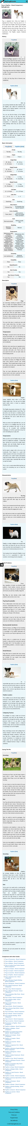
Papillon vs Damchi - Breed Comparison (15, 1089)
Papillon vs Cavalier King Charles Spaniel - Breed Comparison (13, 1032)
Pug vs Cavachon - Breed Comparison (15, 972)
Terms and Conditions (14, 1112)
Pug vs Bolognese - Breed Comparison (15, 983)
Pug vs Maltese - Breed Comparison (14, 961)
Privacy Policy (14, 1109)
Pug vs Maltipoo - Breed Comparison (14, 963)
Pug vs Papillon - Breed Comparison (14, 974)
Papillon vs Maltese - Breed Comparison (15, 1026)
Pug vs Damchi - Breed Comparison (14, 1019)
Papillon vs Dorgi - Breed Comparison (14, 1067)
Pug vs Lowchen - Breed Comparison (14, 1021)
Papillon (12, 85)
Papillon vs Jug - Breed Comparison (14, 1058)
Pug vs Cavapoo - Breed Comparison (14, 970)
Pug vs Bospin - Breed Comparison (14, 1013)
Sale (15, 39)
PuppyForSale (14, 1117)
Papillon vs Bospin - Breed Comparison (15, 1084)
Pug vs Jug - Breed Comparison (13, 988)
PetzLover (14, 1115)
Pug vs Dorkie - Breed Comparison (14, 1006)
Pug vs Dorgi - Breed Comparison (13, 997)
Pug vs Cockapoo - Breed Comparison (15, 968)
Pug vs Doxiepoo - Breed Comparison (14, 1011)
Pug (12, 39)
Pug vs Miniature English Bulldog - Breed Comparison (14, 981)
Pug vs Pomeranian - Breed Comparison (15, 959)
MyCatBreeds (14, 1120)
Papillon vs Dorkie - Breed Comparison (15, 1075)
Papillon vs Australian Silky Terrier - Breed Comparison (14, 1064)
